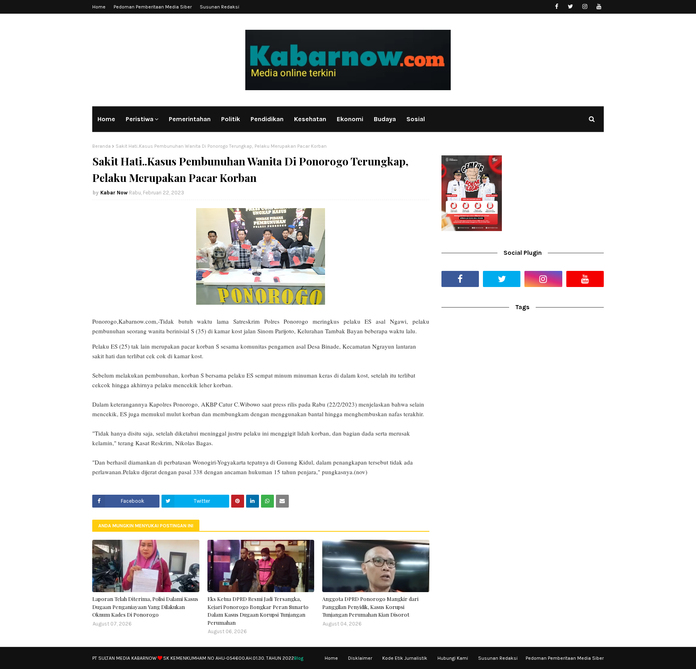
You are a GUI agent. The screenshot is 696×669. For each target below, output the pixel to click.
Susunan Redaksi (219, 7)
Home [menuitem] (106, 119)
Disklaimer (360, 658)
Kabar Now (114, 193)
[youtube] (599, 7)
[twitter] (571, 7)
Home (99, 7)
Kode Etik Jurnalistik (404, 658)
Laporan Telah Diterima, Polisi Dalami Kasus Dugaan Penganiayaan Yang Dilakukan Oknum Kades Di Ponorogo (145, 606)
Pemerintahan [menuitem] (190, 119)
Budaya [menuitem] (385, 119)
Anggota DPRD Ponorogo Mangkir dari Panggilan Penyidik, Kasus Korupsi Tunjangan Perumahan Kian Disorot (370, 606)
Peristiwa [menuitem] (139, 119)
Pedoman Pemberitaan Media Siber (153, 7)
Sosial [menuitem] (415, 119)
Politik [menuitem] (230, 119)
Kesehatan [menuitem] (310, 119)
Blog (298, 658)
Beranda (101, 146)
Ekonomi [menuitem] (350, 119)
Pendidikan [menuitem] (267, 119)
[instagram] (585, 7)
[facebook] (556, 7)
